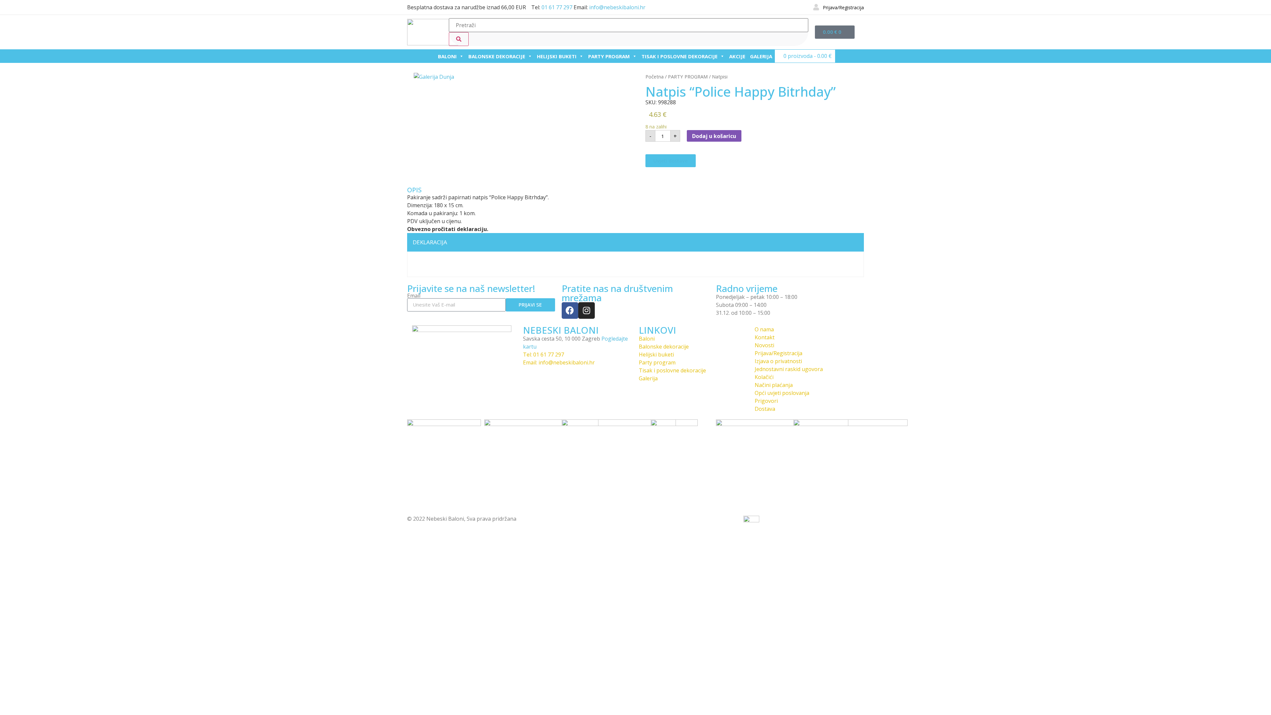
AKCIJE (737, 56)
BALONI (447, 56)
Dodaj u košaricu (714, 136)
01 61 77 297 (556, 7)
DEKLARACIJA (430, 242)
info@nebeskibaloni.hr (617, 7)
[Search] (459, 39)
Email (413, 295)
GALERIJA (761, 56)
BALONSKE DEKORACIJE (496, 56)
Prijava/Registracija (843, 7)
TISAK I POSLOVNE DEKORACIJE (679, 56)
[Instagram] (586, 310)
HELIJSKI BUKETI (557, 56)
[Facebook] (570, 310)
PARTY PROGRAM (609, 56)
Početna (654, 76)
